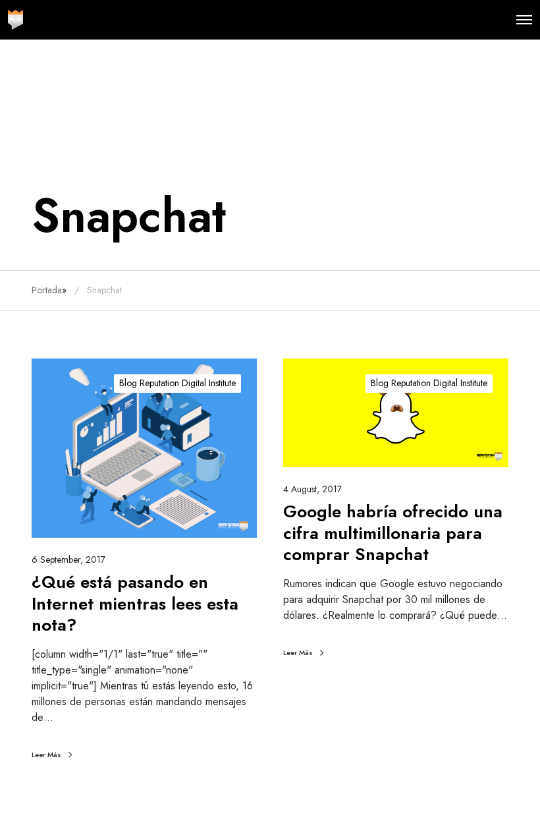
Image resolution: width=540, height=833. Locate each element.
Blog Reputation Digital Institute (177, 382)
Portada (47, 290)
